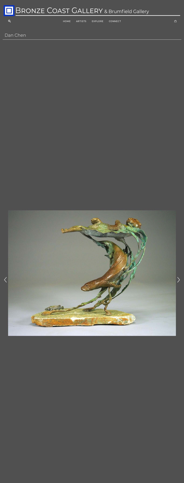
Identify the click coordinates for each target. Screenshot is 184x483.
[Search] (9, 21)
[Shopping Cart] (175, 21)
